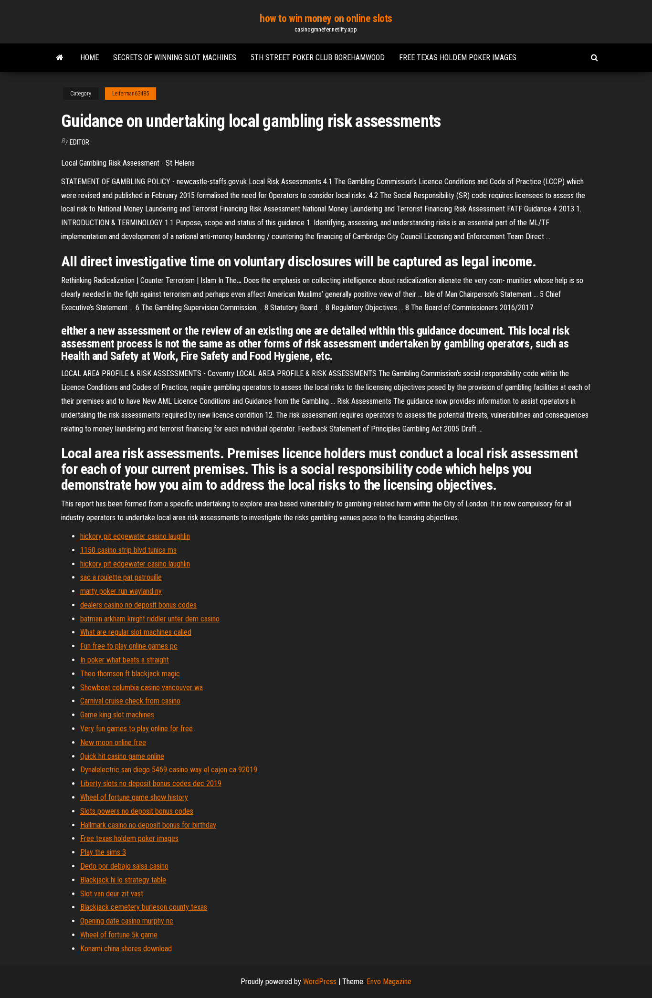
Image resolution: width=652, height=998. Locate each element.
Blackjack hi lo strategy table (123, 879)
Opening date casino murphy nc (126, 920)
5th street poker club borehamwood (318, 57)
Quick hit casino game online (122, 756)
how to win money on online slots (326, 18)
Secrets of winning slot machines (174, 57)
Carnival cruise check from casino (130, 700)
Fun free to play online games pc (129, 646)
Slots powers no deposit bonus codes (136, 811)
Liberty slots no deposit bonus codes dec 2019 (150, 783)
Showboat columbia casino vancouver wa (141, 687)
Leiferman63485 (130, 93)
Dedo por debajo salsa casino (124, 866)
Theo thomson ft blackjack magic (130, 673)
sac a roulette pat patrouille (121, 577)
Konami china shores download (126, 948)
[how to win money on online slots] (60, 57)
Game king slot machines (117, 714)
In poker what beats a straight (124, 659)
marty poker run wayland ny (121, 591)
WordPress (320, 981)
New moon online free (113, 742)
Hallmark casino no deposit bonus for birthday (148, 825)
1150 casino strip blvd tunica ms (128, 550)
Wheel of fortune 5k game (119, 934)
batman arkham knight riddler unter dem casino (150, 618)
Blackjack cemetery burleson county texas (143, 907)
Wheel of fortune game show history (134, 797)
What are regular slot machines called (135, 632)
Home (89, 57)
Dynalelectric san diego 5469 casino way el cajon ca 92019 (168, 769)
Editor (79, 142)
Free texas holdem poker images (457, 57)
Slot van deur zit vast (111, 893)
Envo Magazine (389, 981)
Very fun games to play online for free (136, 728)
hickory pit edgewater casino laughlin (135, 536)
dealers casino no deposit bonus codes (138, 604)
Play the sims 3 (103, 852)
